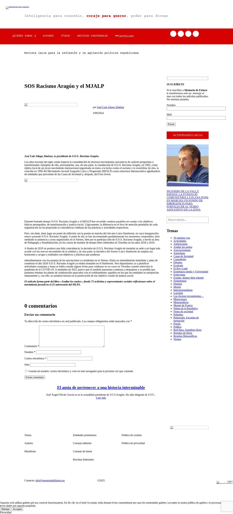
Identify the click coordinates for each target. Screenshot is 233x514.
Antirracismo (180, 244)
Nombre (29, 352)
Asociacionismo (182, 250)
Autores (48, 36)
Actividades (179, 240)
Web (26, 364)
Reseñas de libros (182, 333)
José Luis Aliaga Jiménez (110, 107)
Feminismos (179, 280)
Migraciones (180, 299)
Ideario (177, 286)
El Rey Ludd (180, 268)
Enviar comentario (35, 377)
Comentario (31, 346)
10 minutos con (181, 237)
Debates (177, 262)
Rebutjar (5, 509)
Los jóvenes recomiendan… (188, 296)
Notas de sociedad (183, 311)
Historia (177, 283)
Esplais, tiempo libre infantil (188, 277)
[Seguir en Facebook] (173, 34)
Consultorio (179, 259)
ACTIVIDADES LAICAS (187, 135)
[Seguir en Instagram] (188, 34)
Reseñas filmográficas (185, 336)
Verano (177, 339)
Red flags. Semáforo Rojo (187, 329)
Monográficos (180, 302)
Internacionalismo (183, 290)
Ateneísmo (179, 253)
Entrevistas (179, 274)
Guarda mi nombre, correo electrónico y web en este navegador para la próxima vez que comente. (81, 371)
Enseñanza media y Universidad (190, 271)
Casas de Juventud (183, 256)
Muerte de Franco (183, 305)
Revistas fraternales (92, 36)
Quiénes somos (22, 36)
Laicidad (178, 293)
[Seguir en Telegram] (196, 34)
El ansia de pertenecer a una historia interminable (101, 387)
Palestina (178, 314)
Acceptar (17, 509)
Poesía (176, 323)
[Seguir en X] (181, 34)
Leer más (101, 397)
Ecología (178, 265)
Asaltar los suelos (182, 247)
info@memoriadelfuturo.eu (50, 480)
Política (177, 326)
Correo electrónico (35, 358)
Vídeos (65, 36)
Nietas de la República (185, 308)
